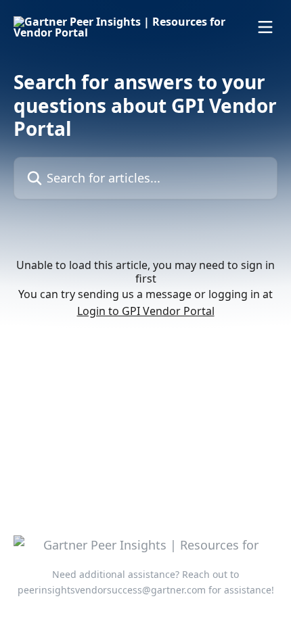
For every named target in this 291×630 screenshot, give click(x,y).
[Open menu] (265, 27)
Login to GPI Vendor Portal (146, 311)
